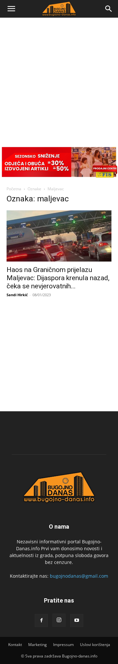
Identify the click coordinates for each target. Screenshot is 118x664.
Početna (14, 189)
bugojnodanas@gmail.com (79, 576)
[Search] (109, 9)
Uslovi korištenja (95, 644)
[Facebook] (41, 620)
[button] (11, 9)
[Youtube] (76, 620)
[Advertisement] (59, 80)
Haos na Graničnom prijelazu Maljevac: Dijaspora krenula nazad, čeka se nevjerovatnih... (58, 278)
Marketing (37, 644)
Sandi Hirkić (17, 294)
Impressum (63, 644)
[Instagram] (59, 620)
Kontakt (15, 644)
